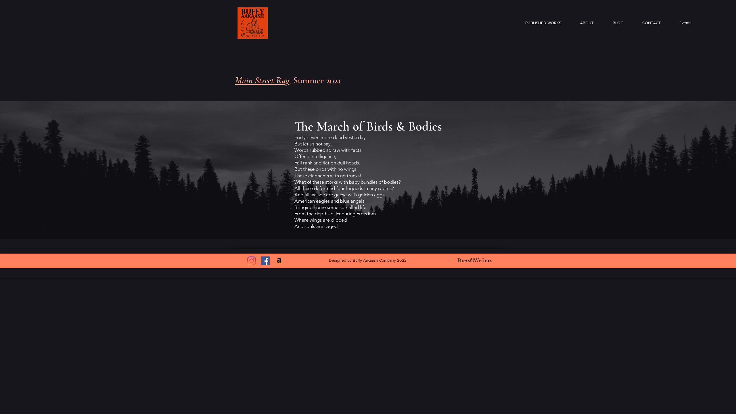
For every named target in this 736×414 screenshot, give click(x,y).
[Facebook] (265, 260)
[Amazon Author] (279, 260)
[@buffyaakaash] (251, 260)
